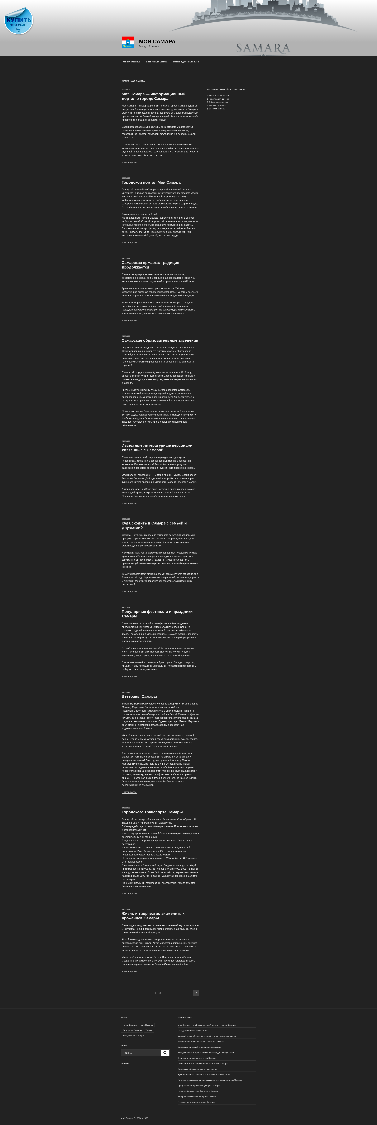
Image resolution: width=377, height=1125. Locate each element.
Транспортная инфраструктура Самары (197, 1057)
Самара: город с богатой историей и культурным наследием (207, 1035)
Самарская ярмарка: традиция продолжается (150, 265)
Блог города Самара (156, 61)
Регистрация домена (219, 98)
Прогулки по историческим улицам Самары (199, 1085)
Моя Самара (157, 41)
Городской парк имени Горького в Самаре (198, 1090)
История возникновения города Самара (197, 1096)
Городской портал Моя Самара (151, 182)
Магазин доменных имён (186, 61)
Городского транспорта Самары (152, 812)
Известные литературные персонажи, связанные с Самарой (158, 447)
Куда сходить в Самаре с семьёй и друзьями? (154, 525)
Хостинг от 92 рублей (219, 95)
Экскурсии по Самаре (133, 1035)
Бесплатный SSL (217, 108)
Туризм (148, 1030)
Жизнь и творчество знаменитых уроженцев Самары (153, 916)
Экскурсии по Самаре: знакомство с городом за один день (206, 1052)
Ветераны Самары (139, 696)
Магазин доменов (217, 105)
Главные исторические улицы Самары (196, 1101)
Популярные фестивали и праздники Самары (157, 614)
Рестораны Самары (132, 1030)
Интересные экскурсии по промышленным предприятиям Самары (210, 1079)
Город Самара (130, 1024)
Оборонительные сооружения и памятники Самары (203, 1063)
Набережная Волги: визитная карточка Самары (201, 1041)
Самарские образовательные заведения (160, 340)
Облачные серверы (218, 101)
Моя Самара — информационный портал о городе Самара (154, 96)
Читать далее (129, 162)
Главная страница (131, 61)
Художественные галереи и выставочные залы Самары (204, 1074)
